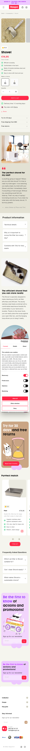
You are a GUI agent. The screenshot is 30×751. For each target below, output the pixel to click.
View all (15, 544)
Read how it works (11, 463)
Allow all (15, 398)
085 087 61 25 (13, 728)
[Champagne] (14, 82)
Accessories (9, 13)
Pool (5, 510)
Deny (15, 408)
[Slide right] (19, 539)
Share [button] (5, 111)
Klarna (16, 107)
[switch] (25, 380)
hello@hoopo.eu (13, 730)
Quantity (3, 88)
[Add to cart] (22, 531)
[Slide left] (13, 539)
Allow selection (15, 403)
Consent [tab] (5, 346)
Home (2, 13)
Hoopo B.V (11, 746)
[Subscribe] (24, 641)
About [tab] (24, 346)
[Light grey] (5, 82)
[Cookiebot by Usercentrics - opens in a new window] (21, 341)
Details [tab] (15, 346)
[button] (3, 7)
